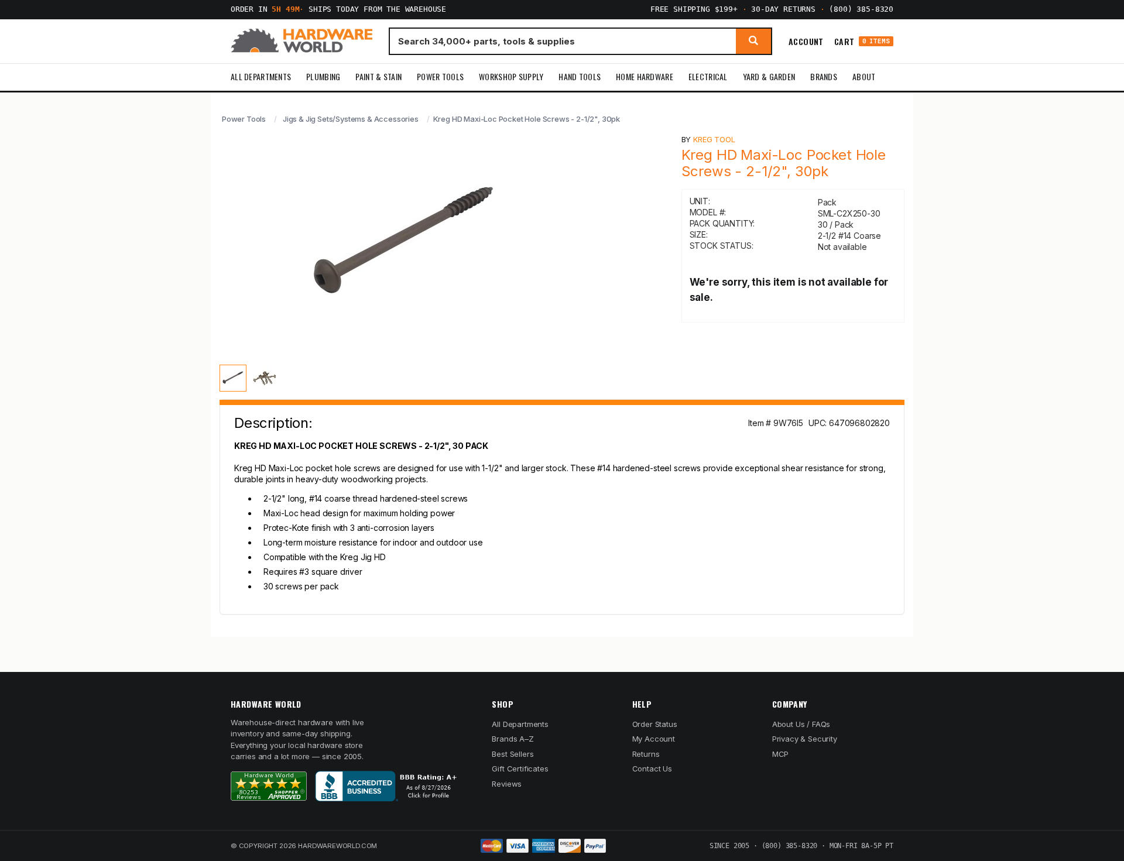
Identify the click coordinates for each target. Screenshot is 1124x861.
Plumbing (323, 76)
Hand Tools (579, 76)
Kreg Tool (714, 139)
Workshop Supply (511, 76)
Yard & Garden (769, 76)
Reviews (507, 783)
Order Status (654, 724)
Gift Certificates (520, 768)
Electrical (708, 76)
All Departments (261, 76)
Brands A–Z (512, 738)
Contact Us (652, 768)
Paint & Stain (378, 76)
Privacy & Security (804, 738)
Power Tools (440, 76)
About (863, 76)
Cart (862, 41)
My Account (653, 738)
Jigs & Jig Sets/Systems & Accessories (351, 119)
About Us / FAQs (801, 724)
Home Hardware (644, 76)
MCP (780, 754)
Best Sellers (512, 754)
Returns (646, 754)
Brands (823, 76)
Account (806, 41)
